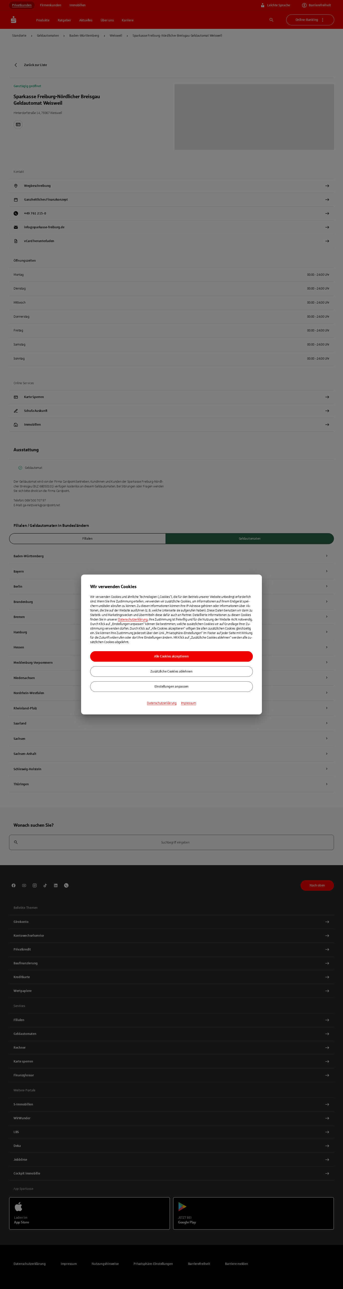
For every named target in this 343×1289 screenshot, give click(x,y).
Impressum (188, 703)
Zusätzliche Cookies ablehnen (171, 671)
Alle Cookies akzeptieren (171, 656)
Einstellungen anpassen (171, 686)
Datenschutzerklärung (133, 619)
